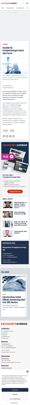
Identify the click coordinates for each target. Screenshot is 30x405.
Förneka (15, 394)
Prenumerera (10, 8)
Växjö (12, 130)
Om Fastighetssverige (7, 331)
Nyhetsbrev (4, 333)
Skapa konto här (15, 191)
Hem (2, 8)
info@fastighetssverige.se (9, 262)
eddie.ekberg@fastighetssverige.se (11, 362)
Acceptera (15, 390)
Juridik (5, 44)
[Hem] (9, 3)
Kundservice (20, 8)
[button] (27, 371)
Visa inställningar (15, 399)
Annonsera (4, 334)
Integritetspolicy (14, 402)
